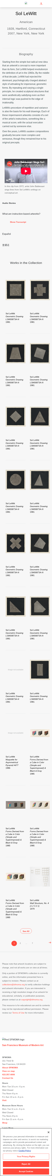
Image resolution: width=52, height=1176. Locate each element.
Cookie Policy (24, 1151)
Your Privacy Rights (26, 1156)
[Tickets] (41, 3)
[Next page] (49, 942)
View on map (8, 1071)
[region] (26, 1152)
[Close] (48, 1132)
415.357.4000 (8, 1074)
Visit (4, 1100)
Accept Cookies (26, 1171)
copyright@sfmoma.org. (32, 999)
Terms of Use (18, 1013)
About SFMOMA (10, 1067)
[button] (26, 222)
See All (26, 931)
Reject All (26, 1164)
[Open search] (45, 3)
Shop (4, 1123)
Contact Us (7, 1078)
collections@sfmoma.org (13, 984)
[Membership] (37, 3)
